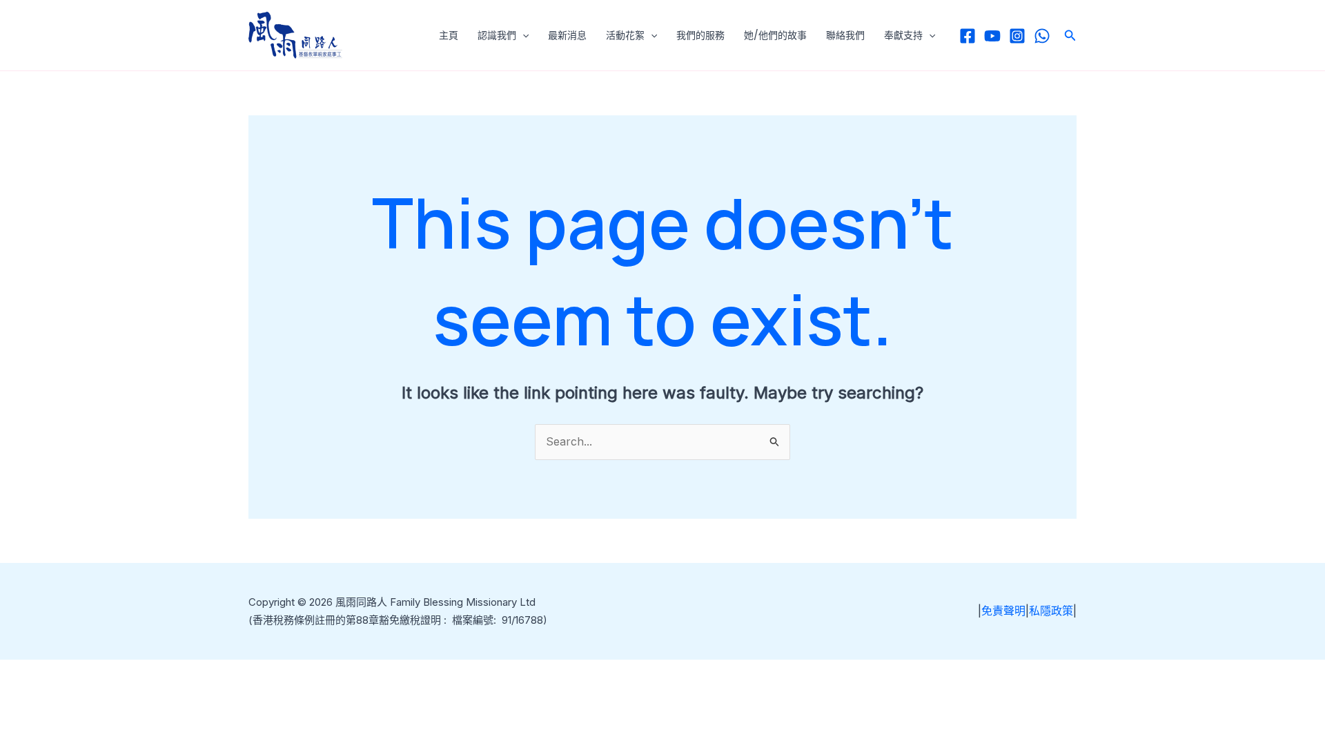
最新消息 (567, 35)
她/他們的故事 (775, 35)
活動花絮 (625, 35)
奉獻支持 (903, 35)
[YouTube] (992, 36)
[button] (522, 35)
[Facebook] (967, 36)
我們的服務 (700, 35)
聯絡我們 (845, 35)
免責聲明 (1003, 611)
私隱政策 (1051, 611)
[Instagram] (1017, 36)
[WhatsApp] (1042, 36)
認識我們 (497, 35)
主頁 (448, 35)
